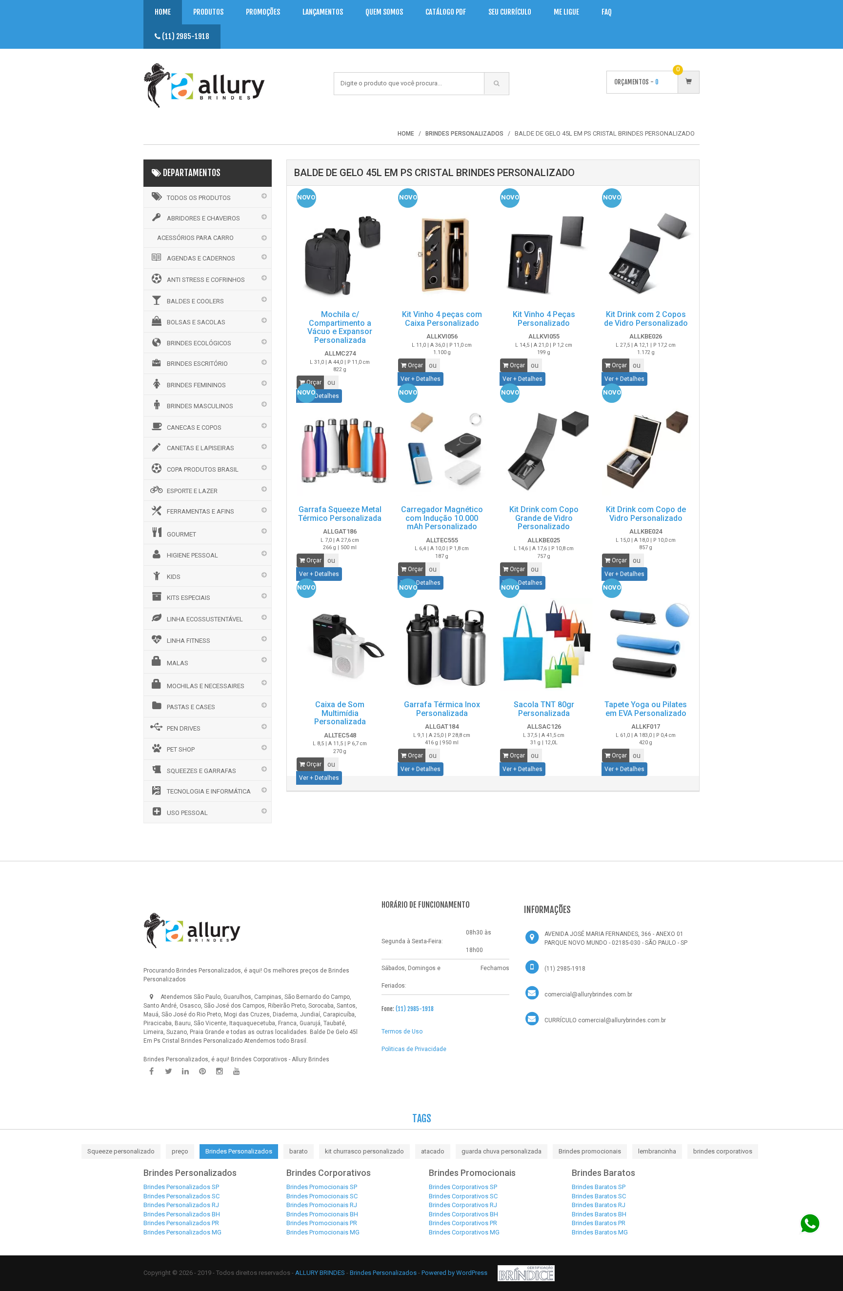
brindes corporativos (722, 1151)
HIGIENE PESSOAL (192, 555)
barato (298, 1151)
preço (180, 1151)
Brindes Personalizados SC (181, 1196)
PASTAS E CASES (191, 707)
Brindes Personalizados (238, 1151)
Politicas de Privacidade (413, 1049)
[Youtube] (236, 1071)
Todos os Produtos (199, 197)
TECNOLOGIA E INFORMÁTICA (209, 791)
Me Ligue (566, 12)
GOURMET (181, 534)
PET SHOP (181, 749)
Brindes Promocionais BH (322, 1214)
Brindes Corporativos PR (463, 1223)
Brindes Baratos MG (600, 1232)
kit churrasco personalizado (364, 1151)
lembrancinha (657, 1151)
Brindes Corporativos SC (463, 1196)
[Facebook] (151, 1071)
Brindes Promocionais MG (323, 1232)
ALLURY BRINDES (320, 1272)
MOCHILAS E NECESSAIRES (205, 686)
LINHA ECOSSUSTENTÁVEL (205, 619)
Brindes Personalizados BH (181, 1214)
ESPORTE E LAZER (192, 491)
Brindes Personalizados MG (182, 1232)
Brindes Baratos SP (598, 1187)
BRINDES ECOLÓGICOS (199, 343)
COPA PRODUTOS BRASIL (203, 469)
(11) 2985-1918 (185, 36)
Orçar (313, 382)
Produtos (208, 12)
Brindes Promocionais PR (321, 1223)
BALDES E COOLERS (195, 301)
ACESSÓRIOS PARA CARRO (195, 237)
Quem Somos (384, 12)
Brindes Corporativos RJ (463, 1205)
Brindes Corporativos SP (463, 1187)
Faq (607, 12)
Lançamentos (322, 12)
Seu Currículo (509, 12)
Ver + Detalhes (421, 379)
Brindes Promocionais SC (322, 1196)
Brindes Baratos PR (598, 1223)
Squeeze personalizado (121, 1151)
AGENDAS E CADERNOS (201, 258)
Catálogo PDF (445, 12)
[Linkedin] (185, 1071)
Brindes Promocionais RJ (321, 1205)
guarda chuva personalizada (502, 1151)
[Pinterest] (202, 1071)
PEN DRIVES (184, 728)
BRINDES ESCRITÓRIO (197, 363)
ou (331, 382)
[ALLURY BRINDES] (192, 930)
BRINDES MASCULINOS (200, 406)
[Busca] (496, 83)
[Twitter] (168, 1071)
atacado (432, 1151)
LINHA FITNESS (188, 640)
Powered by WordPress (455, 1272)
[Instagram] (219, 1071)
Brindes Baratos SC (599, 1196)
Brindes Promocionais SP (321, 1187)
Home (163, 12)
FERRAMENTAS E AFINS (200, 511)
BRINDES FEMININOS (196, 385)
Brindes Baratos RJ (598, 1205)
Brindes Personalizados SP (181, 1187)
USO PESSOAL (187, 812)
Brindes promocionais (590, 1151)
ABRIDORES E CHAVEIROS (203, 218)
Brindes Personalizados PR (181, 1223)
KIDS (174, 576)
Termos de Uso (401, 1031)
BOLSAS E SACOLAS (196, 322)
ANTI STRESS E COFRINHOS (206, 279)
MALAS (177, 663)
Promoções (263, 12)
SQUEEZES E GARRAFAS (201, 771)
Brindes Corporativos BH (463, 1214)
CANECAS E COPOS (194, 427)
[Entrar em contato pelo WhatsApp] (810, 1223)
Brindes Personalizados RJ (181, 1205)
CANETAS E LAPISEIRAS (200, 448)
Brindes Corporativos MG (464, 1232)
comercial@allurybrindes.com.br (588, 994)
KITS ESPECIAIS (188, 597)
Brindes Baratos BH (599, 1214)
